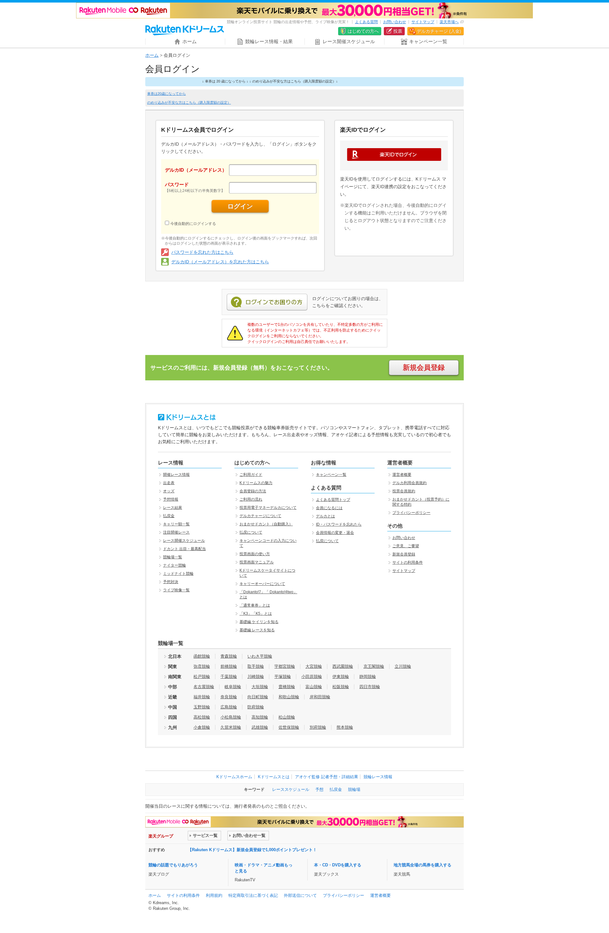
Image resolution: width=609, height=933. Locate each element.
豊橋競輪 (286, 686)
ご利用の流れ (250, 499)
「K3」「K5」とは (255, 613)
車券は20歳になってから (166, 93)
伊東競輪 (340, 676)
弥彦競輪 (201, 666)
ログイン (240, 206)
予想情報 (170, 499)
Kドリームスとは (274, 776)
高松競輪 (201, 717)
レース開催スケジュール (184, 540)
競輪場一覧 (172, 557)
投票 (397, 31)
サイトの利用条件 (407, 562)
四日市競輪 (369, 686)
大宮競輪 (313, 666)
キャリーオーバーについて (262, 583)
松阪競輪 (340, 686)
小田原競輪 (311, 676)
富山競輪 (313, 686)
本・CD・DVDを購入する (337, 865)
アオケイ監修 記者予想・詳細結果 (326, 776)
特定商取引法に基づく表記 (253, 895)
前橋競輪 (228, 666)
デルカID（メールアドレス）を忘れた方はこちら (220, 261)
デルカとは (325, 516)
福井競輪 (201, 696)
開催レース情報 (176, 474)
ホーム (152, 55)
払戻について (250, 532)
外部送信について (300, 895)
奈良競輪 (228, 696)
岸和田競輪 (320, 696)
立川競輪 (403, 666)
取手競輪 (255, 666)
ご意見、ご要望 (405, 546)
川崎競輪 (255, 676)
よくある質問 (366, 22)
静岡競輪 (367, 676)
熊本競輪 (345, 727)
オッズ (168, 491)
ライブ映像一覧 (176, 590)
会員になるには (329, 508)
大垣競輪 (260, 686)
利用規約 (214, 895)
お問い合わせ (394, 22)
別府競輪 (318, 727)
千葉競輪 (228, 676)
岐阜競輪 (233, 686)
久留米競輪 (230, 727)
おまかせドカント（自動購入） (266, 524)
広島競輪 (228, 707)
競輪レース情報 (377, 776)
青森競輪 (228, 656)
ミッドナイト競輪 (178, 573)
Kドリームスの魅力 (255, 483)
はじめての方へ (363, 31)
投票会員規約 (403, 491)
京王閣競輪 (373, 666)
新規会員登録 (424, 367)
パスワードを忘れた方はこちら (202, 252)
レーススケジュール (290, 789)
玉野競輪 (201, 707)
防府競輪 (255, 707)
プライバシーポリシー (411, 512)
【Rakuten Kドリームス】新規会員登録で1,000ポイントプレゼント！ (252, 849)
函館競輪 (201, 656)
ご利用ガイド (250, 474)
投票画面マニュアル (256, 562)
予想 (319, 789)
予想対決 (170, 582)
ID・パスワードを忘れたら (339, 524)
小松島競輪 (230, 717)
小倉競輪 (201, 727)
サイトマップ (422, 22)
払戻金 (168, 516)
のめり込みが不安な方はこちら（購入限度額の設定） (189, 102)
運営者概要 (401, 474)
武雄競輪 (260, 727)
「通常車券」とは (254, 605)
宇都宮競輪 (284, 666)
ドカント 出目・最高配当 (184, 549)
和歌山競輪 (288, 696)
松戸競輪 (201, 676)
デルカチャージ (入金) (439, 31)
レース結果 (172, 507)
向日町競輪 (257, 696)
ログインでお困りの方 (267, 302)
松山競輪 (286, 717)
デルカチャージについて (260, 516)
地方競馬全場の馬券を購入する (422, 865)
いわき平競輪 (259, 656)
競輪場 (354, 789)
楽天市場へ (449, 22)
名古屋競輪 (203, 686)
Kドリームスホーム (234, 776)
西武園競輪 (342, 666)
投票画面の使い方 (254, 554)
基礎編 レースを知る (257, 630)
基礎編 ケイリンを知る (258, 622)
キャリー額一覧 (176, 524)
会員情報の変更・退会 (335, 532)
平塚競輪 (282, 676)
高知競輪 (260, 717)
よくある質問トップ (333, 499)
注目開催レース (176, 532)
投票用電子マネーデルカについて (268, 507)
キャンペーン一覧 (331, 474)
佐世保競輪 (288, 727)
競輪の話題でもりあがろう (173, 865)
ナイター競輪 (174, 565)
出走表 (168, 483)
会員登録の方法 (252, 491)
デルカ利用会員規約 (409, 483)
